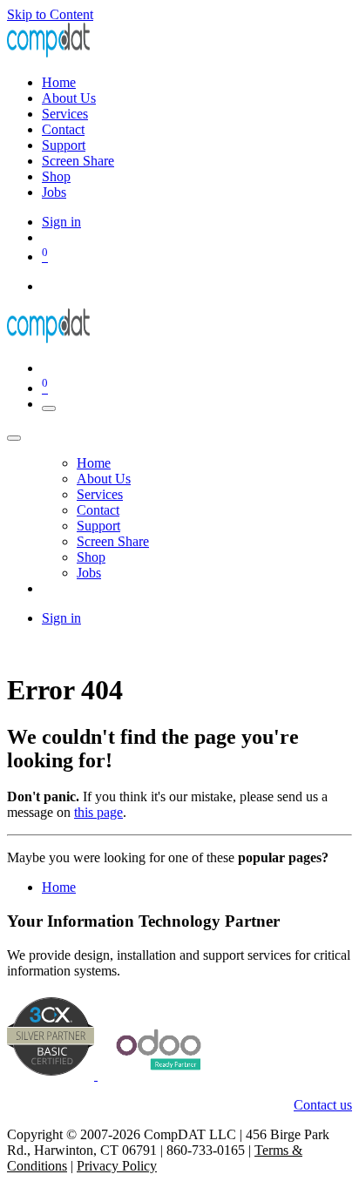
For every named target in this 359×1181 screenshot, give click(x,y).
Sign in (61, 221)
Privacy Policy (117, 1165)
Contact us (323, 1104)
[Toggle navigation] (49, 408)
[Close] (14, 438)
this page (98, 812)
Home (59, 887)
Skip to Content (50, 14)
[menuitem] (59, 82)
